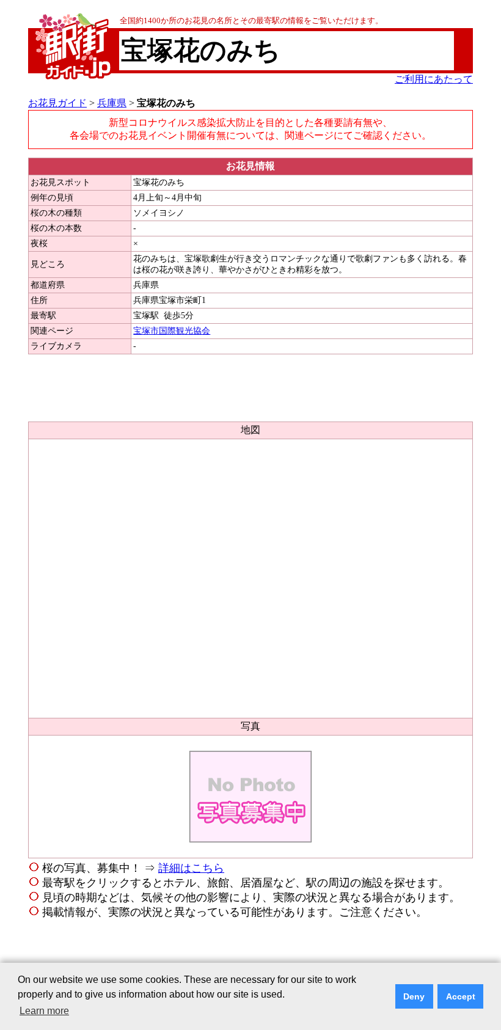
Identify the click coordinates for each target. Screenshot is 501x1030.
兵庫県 (111, 103)
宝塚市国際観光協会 (171, 330)
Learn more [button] (44, 1011)
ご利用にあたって (434, 79)
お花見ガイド (57, 103)
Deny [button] (414, 996)
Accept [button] (460, 996)
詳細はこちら (191, 868)
